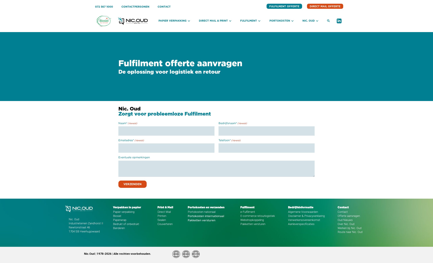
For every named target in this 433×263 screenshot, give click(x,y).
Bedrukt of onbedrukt (126, 224)
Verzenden (132, 184)
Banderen (119, 228)
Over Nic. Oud (346, 224)
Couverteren (165, 224)
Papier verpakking (123, 212)
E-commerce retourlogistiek (257, 216)
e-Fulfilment (247, 212)
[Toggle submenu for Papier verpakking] (189, 21)
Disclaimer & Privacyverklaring (306, 216)
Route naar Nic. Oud (350, 232)
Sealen (161, 220)
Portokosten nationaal (201, 212)
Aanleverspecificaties (301, 224)
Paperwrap (119, 220)
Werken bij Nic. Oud (349, 228)
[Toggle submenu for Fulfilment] (259, 21)
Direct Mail (164, 212)
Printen (161, 216)
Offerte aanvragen (349, 216)
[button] (328, 20)
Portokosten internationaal (206, 216)
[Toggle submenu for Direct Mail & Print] (230, 21)
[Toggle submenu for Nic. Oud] (317, 21)
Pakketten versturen (201, 220)
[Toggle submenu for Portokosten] (292, 21)
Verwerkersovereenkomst (304, 220)
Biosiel (117, 216)
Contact (343, 212)
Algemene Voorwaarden (303, 212)
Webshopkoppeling (252, 220)
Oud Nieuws (345, 220)
